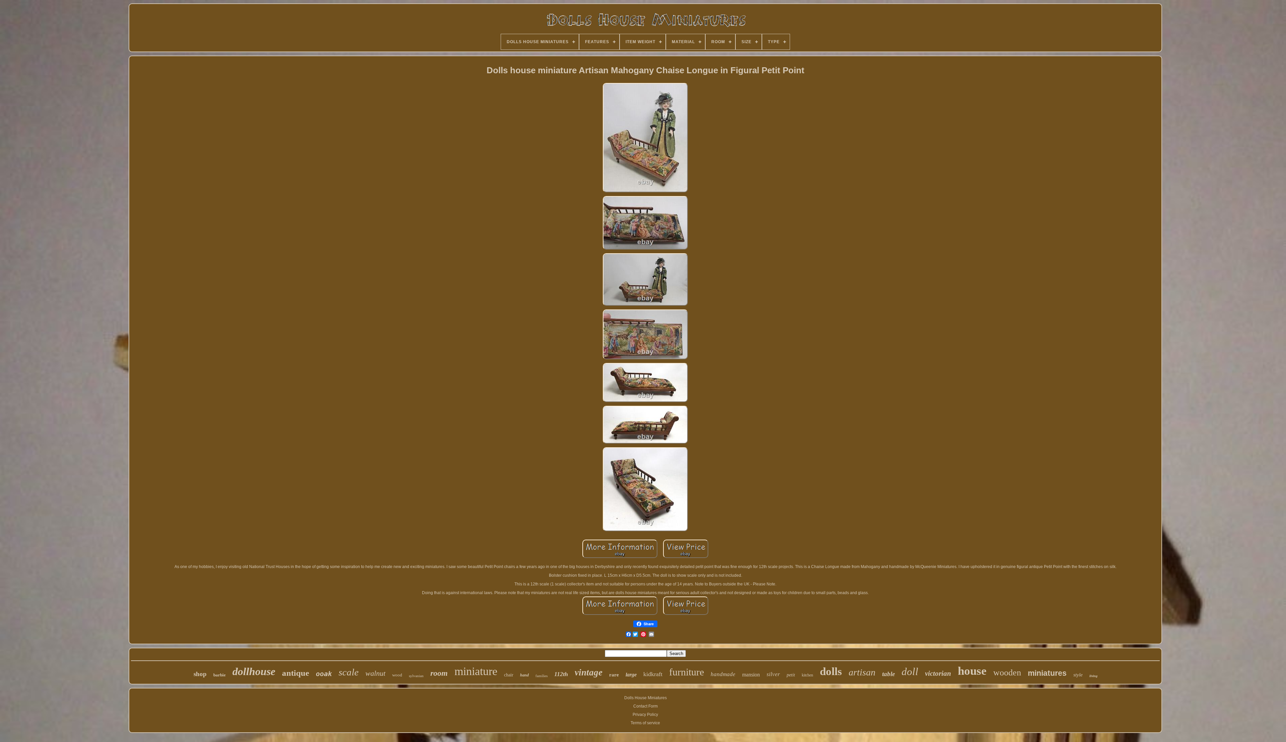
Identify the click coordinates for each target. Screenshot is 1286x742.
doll (910, 671)
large (631, 674)
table (888, 673)
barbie (219, 674)
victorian (938, 673)
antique (295, 672)
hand (524, 675)
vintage (588, 672)
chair (508, 674)
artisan (862, 672)
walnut (375, 673)
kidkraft (652, 674)
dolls (831, 671)
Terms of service (645, 723)
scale (349, 672)
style (1078, 674)
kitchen (807, 675)
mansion (751, 674)
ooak (324, 674)
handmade (723, 674)
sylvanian (416, 676)
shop (200, 673)
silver (773, 674)
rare (614, 674)
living (1093, 676)
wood (397, 674)
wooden (1007, 672)
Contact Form (645, 706)
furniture (686, 671)
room (439, 673)
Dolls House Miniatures (645, 697)
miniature (475, 671)
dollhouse (253, 671)
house (972, 670)
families (541, 676)
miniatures (1047, 673)
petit (791, 674)
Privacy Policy (645, 714)
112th (561, 674)
